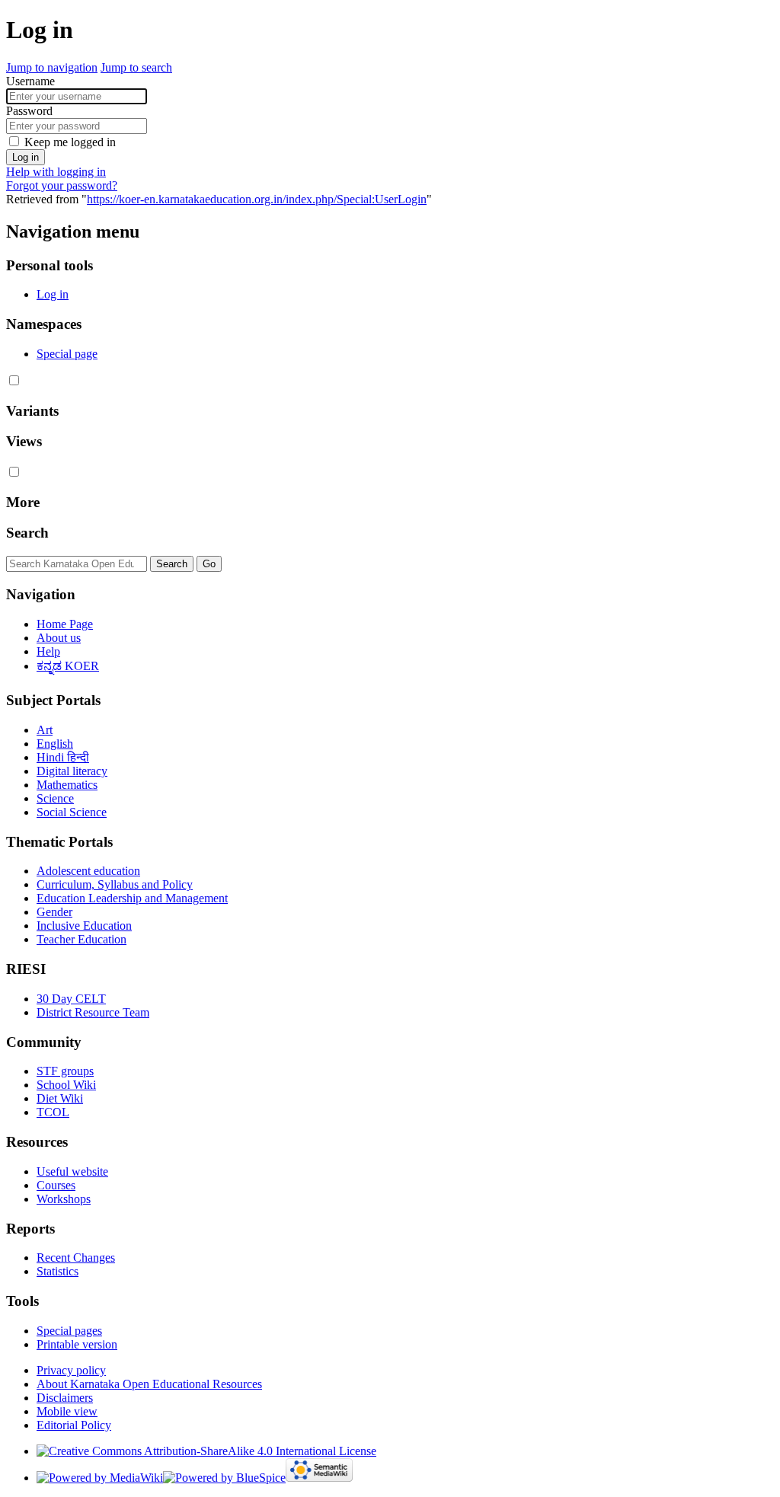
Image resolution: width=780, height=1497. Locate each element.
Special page (67, 353)
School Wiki (66, 1084)
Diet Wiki (60, 1098)
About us (59, 637)
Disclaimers (65, 1397)
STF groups (65, 1070)
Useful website (72, 1171)
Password (29, 110)
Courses (56, 1185)
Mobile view (67, 1411)
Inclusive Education (84, 925)
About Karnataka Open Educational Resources (149, 1383)
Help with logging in (56, 171)
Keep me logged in (70, 142)
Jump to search (136, 67)
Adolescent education (88, 870)
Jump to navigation (52, 67)
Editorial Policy (74, 1425)
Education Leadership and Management (132, 898)
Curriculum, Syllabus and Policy (115, 884)
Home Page (65, 624)
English (55, 743)
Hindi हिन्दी (63, 757)
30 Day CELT (71, 998)
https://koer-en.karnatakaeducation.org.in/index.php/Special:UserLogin (257, 199)
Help (48, 651)
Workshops (64, 1198)
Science (55, 798)
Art (45, 729)
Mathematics (67, 784)
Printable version (77, 1344)
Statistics (57, 1271)
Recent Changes (76, 1257)
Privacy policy (71, 1370)
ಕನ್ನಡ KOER (68, 665)
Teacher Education (81, 939)
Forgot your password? (61, 185)
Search (27, 533)
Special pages (69, 1330)
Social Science (72, 812)
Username (30, 81)
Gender (54, 911)
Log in (25, 157)
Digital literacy (72, 770)
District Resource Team (93, 1012)
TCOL (53, 1112)
